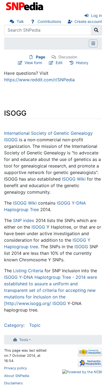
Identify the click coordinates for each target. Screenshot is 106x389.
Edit (59, 62)
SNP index (23, 220)
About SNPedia (16, 376)
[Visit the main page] (25, 5)
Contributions (49, 21)
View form (33, 62)
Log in (96, 15)
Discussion (67, 57)
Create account (88, 21)
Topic (34, 325)
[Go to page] (96, 30)
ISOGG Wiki (74, 179)
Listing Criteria (28, 270)
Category (13, 325)
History (82, 62)
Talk (20, 21)
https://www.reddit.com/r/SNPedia (39, 79)
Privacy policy (15, 368)
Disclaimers (13, 383)
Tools (23, 340)
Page (40, 57)
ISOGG (38, 227)
